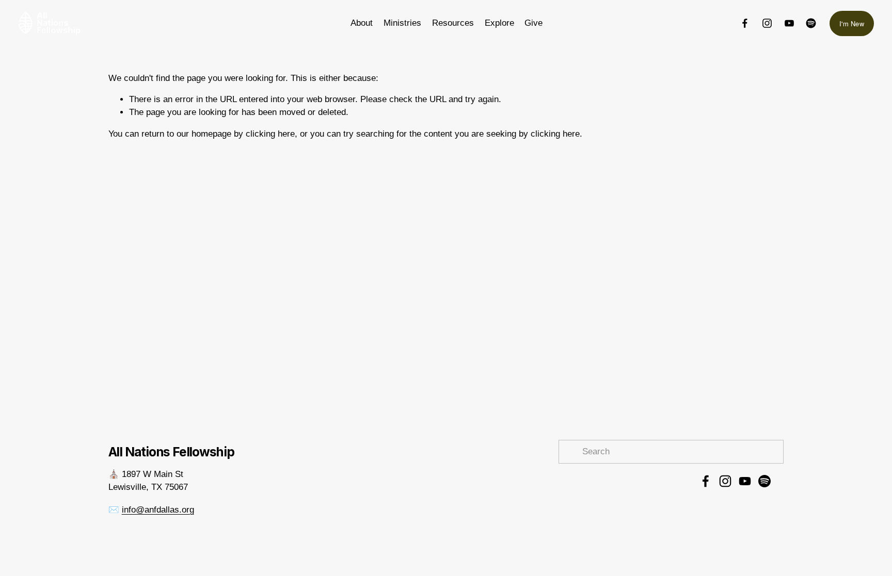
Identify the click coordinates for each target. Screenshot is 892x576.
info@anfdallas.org (158, 510)
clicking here (270, 134)
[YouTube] (789, 23)
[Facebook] (745, 23)
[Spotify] (811, 23)
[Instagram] (767, 23)
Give (533, 23)
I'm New (851, 23)
